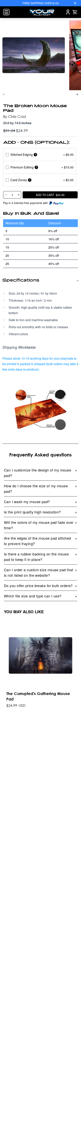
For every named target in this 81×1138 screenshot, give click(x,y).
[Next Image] (77, 94)
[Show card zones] (30, 180)
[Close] (75, 3)
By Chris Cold (14, 116)
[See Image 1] (33, 55)
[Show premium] (36, 167)
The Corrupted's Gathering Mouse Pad (38, 696)
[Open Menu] (6, 12)
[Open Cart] (75, 12)
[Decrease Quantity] (5, 195)
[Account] (68, 12)
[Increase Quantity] (18, 195)
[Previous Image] (4, 94)
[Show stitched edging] (35, 154)
